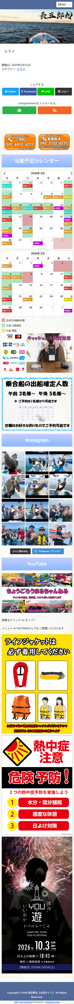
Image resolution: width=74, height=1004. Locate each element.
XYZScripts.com (52, 1002)
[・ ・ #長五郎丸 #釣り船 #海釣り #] (60, 486)
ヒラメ (21, 69)
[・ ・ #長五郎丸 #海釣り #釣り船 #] (13, 486)
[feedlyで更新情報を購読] (19, 110)
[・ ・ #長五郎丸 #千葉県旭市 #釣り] (13, 510)
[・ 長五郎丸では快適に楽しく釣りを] (60, 533)
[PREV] (5, 173)
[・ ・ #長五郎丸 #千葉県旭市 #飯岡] (13, 462)
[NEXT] (70, 173)
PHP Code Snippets (23, 1002)
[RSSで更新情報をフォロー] (55, 110)
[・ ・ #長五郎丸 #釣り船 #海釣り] (37, 486)
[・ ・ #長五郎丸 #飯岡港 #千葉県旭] (60, 510)
